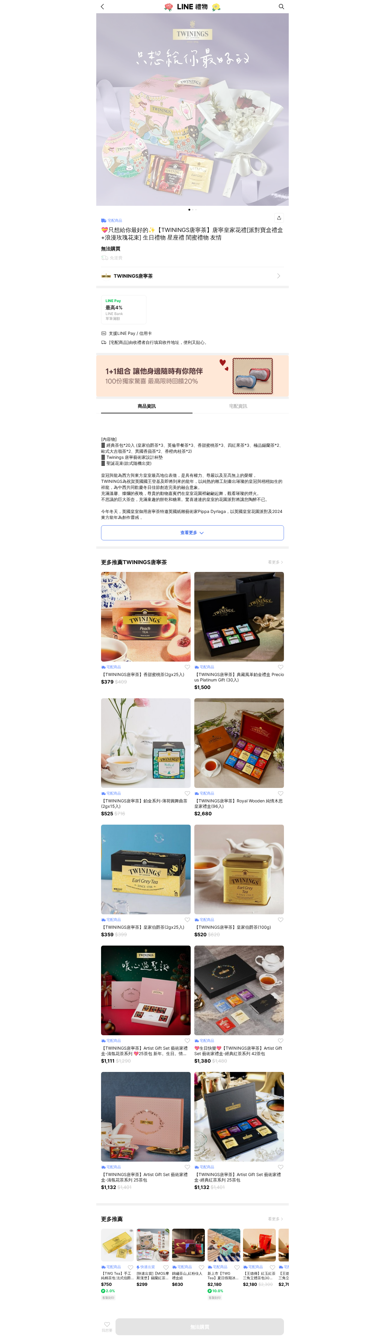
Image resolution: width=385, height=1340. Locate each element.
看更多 (274, 562)
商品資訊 (147, 406)
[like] (187, 667)
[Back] (103, 7)
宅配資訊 (238, 406)
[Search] (282, 7)
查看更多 (188, 532)
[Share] (279, 218)
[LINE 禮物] (192, 7)
